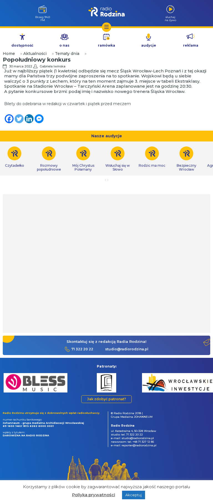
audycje (148, 45)
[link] (49, 158)
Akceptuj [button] (133, 495)
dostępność (22, 45)
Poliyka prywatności (93, 494)
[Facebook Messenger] (39, 118)
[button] (7, 381)
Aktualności (35, 53)
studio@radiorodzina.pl (126, 349)
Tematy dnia (67, 53)
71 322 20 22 (82, 349)
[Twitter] (19, 118)
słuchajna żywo (170, 18)
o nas (64, 45)
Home (9, 53)
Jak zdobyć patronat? (106, 399)
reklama (190, 45)
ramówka (106, 45)
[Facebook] (9, 118)
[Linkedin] (29, 118)
